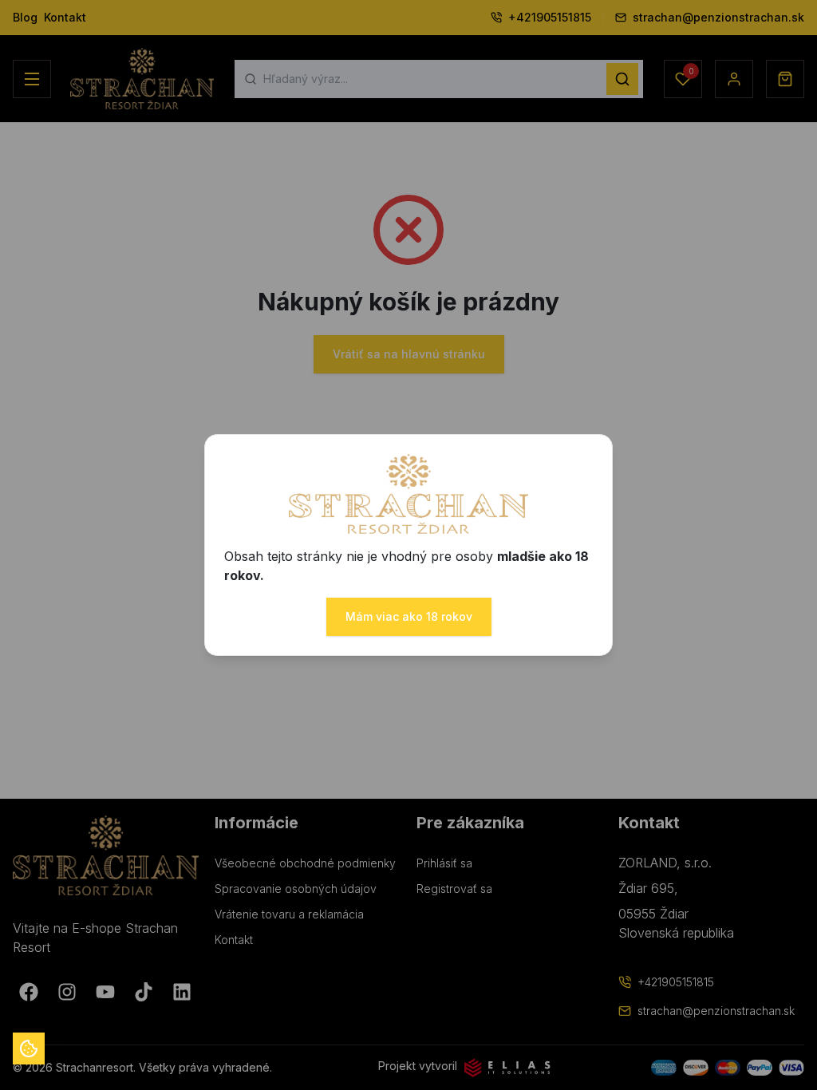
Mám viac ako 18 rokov (408, 616)
